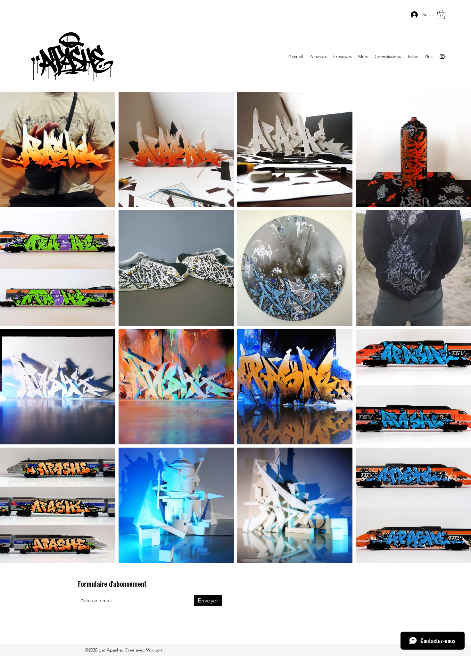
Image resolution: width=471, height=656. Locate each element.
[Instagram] (442, 56)
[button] (441, 14)
